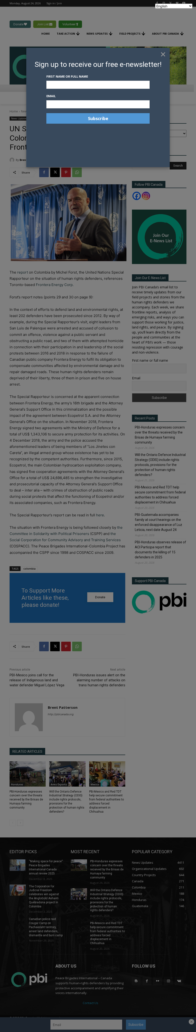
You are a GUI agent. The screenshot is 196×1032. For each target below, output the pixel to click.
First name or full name (67, 76)
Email (51, 96)
